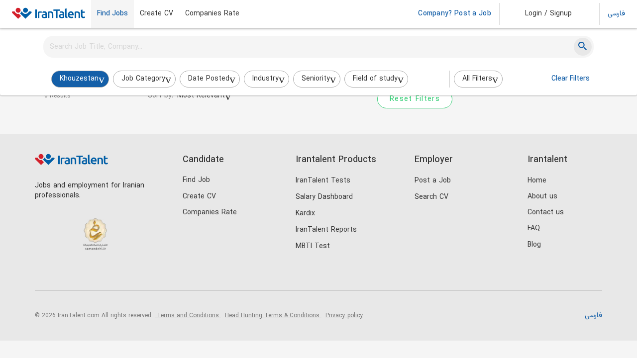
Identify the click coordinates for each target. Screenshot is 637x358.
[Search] (583, 47)
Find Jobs (112, 14)
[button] (542, 14)
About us (542, 196)
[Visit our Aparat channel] (126, 273)
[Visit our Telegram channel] (106, 273)
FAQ (534, 228)
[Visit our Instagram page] (65, 273)
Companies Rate (212, 14)
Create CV (156, 14)
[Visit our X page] (86, 273)
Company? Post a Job (454, 14)
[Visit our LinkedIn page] (45, 273)
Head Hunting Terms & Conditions (273, 315)
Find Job (196, 180)
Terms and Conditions (188, 315)
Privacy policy (344, 315)
